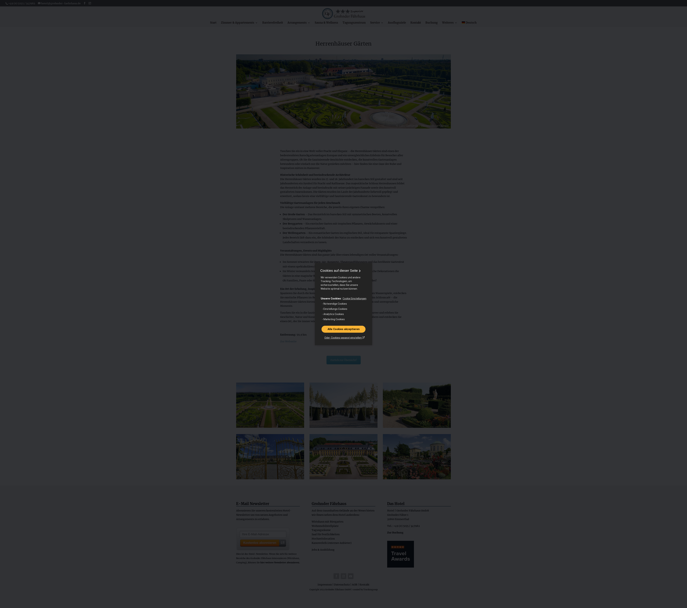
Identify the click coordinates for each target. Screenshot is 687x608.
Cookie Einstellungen (354, 298)
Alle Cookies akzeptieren (344, 329)
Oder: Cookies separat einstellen (343, 337)
